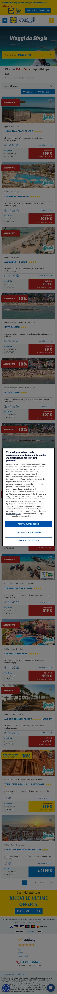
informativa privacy (13, 514)
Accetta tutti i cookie (28, 524)
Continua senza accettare (28, 532)
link (29, 516)
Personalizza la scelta (28, 540)
